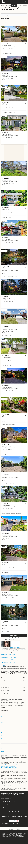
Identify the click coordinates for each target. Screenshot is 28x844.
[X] (12, 812)
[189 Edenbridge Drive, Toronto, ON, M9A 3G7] (14, 353)
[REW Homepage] (3, 2)
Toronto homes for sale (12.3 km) (8, 654)
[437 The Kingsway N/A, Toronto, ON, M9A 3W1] (14, 560)
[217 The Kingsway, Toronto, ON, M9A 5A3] (14, 234)
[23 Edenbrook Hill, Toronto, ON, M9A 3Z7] (14, 264)
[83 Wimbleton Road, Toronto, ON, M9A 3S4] (14, 294)
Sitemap (13, 817)
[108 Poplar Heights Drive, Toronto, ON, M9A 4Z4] (14, 530)
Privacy (11, 824)
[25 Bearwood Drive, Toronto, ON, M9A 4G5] (14, 70)
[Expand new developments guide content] (14, 807)
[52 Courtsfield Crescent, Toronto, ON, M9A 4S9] (14, 589)
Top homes (4, 814)
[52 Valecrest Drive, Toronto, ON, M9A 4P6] (14, 501)
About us (24, 814)
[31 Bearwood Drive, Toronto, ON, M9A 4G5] (14, 205)
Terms (16, 824)
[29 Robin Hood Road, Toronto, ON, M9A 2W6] (14, 175)
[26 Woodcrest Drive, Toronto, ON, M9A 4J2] (14, 323)
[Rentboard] (16, 820)
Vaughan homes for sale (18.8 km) (8, 659)
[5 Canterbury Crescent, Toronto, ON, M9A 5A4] (14, 382)
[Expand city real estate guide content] (14, 798)
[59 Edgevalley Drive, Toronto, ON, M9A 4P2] (14, 441)
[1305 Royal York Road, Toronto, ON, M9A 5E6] (14, 619)
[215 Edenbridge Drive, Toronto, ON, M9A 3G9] (14, 41)
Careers (25, 816)
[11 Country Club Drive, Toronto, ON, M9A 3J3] (14, 412)
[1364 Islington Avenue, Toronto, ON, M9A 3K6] (14, 129)
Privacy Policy (11, 835)
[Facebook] (9, 812)
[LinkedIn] (18, 812)
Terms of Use (22, 649)
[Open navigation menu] (25, 2)
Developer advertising (17, 816)
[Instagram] (15, 812)
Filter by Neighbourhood (6, 11)
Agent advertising (6, 816)
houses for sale (9, 764)
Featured (2, 22)
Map (15, 5)
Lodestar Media (15, 823)
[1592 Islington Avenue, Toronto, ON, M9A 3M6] (14, 471)
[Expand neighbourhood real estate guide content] (14, 801)
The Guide (11, 814)
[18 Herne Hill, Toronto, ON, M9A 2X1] (14, 100)
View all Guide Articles (15, 647)
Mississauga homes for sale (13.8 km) (9, 657)
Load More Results (14, 635)
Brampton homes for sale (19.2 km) (8, 662)
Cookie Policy (4, 837)
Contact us (18, 814)
